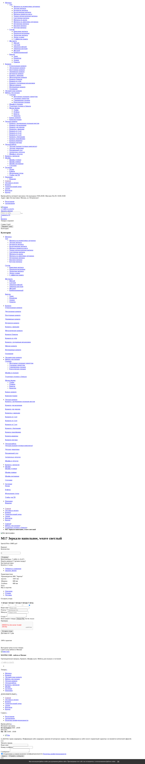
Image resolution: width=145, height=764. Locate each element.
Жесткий (17, 50)
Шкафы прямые (15, 162)
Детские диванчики (16, 148)
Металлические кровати (18, 77)
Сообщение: (5, 752)
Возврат (8, 185)
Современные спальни (22, 100)
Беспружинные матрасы (22, 12)
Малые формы (14, 108)
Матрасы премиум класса (23, 14)
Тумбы (16, 110)
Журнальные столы (16, 173)
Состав (11, 29)
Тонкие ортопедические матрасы (25, 16)
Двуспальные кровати (17, 68)
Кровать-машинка (15, 140)
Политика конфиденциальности (16, 720)
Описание (8, 591)
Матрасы (8, 3)
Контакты (8, 190)
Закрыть (4, 756)
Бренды (12, 54)
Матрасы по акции (20, 20)
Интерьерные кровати (17, 87)
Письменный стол (16, 150)
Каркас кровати (15, 117)
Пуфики (17, 112)
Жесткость (13, 41)
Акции (7, 188)
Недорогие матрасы (21, 10)
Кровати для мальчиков (17, 125)
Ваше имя (5, 608)
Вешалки (12, 179)
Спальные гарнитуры (21, 98)
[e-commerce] (4, 207)
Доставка (8, 595)
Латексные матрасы (21, 35)
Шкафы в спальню (16, 104)
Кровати (8, 64)
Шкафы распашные (16, 163)
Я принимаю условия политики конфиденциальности (23, 754)
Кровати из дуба (15, 81)
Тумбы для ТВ (14, 175)
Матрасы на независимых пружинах (27, 6)
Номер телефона (7, 747)
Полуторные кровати (17, 70)
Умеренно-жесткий (20, 48)
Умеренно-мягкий (20, 47)
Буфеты (12, 171)
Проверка (4, 621)
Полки (11, 169)
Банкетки (17, 116)
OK (118, 761)
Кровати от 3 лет (15, 131)
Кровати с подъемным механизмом (22, 83)
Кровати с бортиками (17, 137)
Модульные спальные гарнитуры (26, 96)
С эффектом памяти (21, 39)
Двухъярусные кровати (13, 91)
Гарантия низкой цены (13, 186)
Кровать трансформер (17, 139)
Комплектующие (15, 119)
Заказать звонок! (7, 211)
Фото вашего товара (8, 619)
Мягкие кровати (15, 85)
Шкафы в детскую (16, 154)
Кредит (7, 192)
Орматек (17, 62)
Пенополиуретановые (22, 33)
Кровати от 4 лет (15, 133)
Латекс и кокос (19, 37)
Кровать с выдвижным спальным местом (24, 123)
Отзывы (8, 593)
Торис (16, 56)
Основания (13, 89)
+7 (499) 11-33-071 (7, 662)
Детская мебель (10, 144)
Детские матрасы (20, 8)
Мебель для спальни (12, 93)
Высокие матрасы (20, 26)
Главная (8, 181)
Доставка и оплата (11, 183)
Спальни (12, 94)
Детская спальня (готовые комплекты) (23, 146)
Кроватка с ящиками (16, 129)
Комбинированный (21, 52)
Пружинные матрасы (21, 24)
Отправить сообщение (16, 756)
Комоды (16, 114)
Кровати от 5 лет (15, 135)
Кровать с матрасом (12, 156)
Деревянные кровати (17, 71)
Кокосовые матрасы (21, 31)
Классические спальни (22, 102)
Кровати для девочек (17, 127)
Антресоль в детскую (17, 152)
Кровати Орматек (15, 79)
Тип (10, 4)
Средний (17, 45)
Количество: (5, 549)
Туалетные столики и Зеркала (20, 106)
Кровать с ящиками (16, 75)
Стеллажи (13, 165)
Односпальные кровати (17, 66)
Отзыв (4, 617)
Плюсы (4, 610)
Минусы (4, 612)
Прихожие (9, 177)
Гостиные (8, 167)
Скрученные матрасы (21, 18)
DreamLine (17, 58)
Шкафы (8, 158)
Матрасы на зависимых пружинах (26, 22)
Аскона (16, 60)
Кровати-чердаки (15, 142)
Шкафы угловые (15, 160)
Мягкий (16, 43)
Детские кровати (11, 121)
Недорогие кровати (16, 73)
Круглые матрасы (20, 27)
